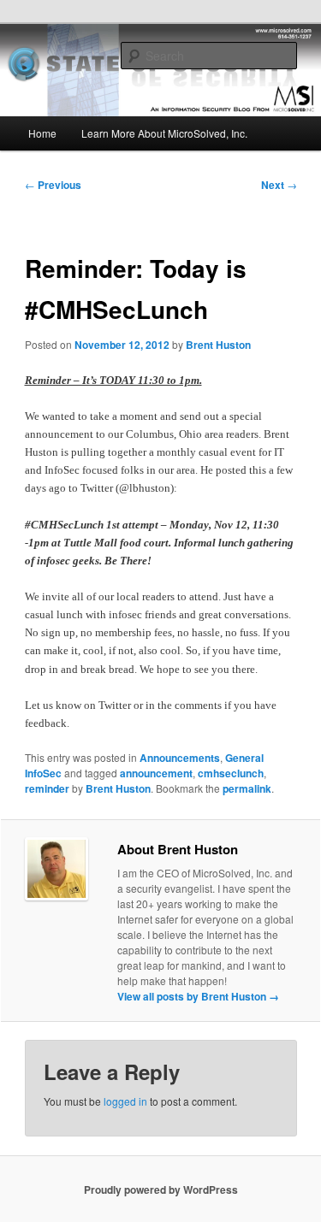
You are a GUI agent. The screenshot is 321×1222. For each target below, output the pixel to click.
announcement (156, 773)
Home (42, 133)
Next (279, 184)
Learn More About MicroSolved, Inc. (164, 133)
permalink (247, 788)
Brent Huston (218, 344)
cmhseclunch (231, 773)
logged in (125, 1101)
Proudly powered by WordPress (161, 1189)
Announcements (180, 757)
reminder (47, 788)
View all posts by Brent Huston (198, 996)
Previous (53, 184)
